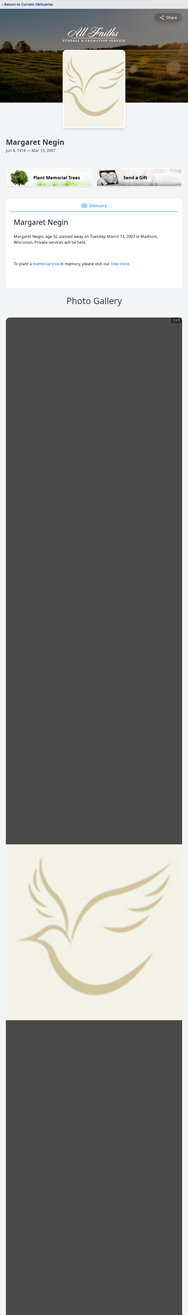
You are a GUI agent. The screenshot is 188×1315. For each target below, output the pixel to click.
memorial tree (46, 263)
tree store (120, 263)
